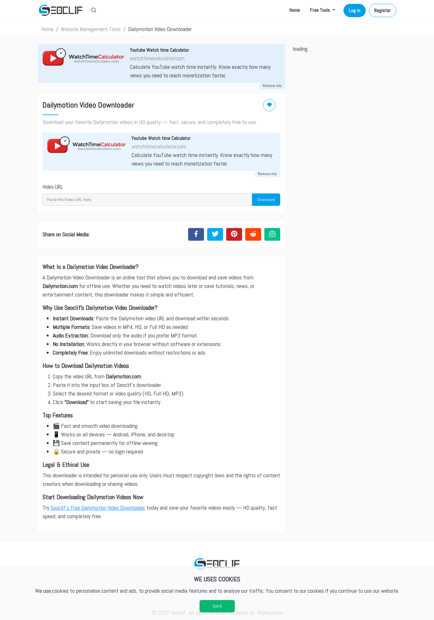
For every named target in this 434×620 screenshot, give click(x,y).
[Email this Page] (272, 234)
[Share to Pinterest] (234, 234)
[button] (94, 10)
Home (294, 10)
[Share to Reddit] (253, 234)
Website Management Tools (91, 29)
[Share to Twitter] (215, 234)
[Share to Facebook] (196, 234)
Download (266, 199)
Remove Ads (272, 85)
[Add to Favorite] (269, 105)
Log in (354, 10)
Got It (217, 606)
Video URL (53, 186)
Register (382, 10)
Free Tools (320, 10)
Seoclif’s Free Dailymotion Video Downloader (98, 507)
